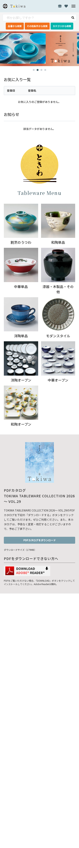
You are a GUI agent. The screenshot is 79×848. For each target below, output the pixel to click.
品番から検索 (15, 26)
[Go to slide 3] (41, 70)
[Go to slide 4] (45, 70)
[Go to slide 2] (38, 70)
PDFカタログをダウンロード (39, 540)
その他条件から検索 (37, 26)
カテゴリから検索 (62, 26)
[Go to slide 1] (34, 70)
